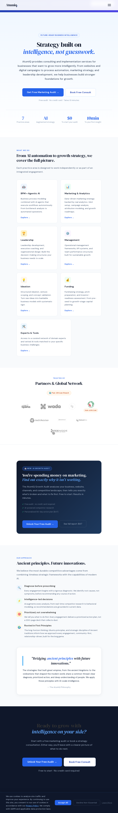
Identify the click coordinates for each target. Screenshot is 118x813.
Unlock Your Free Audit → (40, 524)
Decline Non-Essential (86, 802)
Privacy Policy (32, 805)
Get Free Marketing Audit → (43, 92)
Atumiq (12, 5)
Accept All (63, 802)
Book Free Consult (80, 92)
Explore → (25, 217)
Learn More (107, 802)
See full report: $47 (73, 523)
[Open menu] (109, 5)
